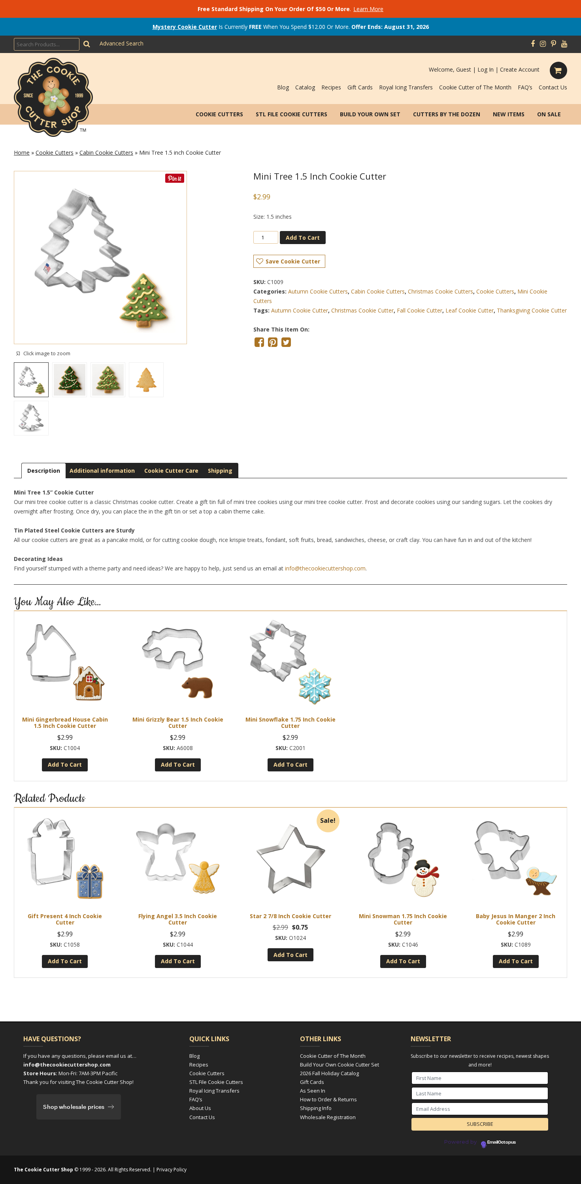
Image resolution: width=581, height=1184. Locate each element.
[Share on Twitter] (286, 342)
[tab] (43, 470)
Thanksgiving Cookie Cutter (532, 310)
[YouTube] (564, 43)
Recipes (331, 87)
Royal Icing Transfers (406, 87)
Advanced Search (121, 43)
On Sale (549, 114)
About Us (200, 1108)
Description (43, 470)
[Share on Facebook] (259, 342)
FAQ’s (525, 87)
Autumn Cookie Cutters (318, 291)
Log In (485, 69)
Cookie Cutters (219, 114)
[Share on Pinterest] (272, 342)
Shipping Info (316, 1108)
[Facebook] (533, 43)
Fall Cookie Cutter (419, 310)
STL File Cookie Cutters (291, 114)
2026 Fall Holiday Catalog (329, 1073)
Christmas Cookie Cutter (362, 310)
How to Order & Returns (328, 1099)
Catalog (305, 87)
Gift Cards (360, 87)
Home (22, 152)
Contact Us (553, 87)
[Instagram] (543, 43)
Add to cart (303, 237)
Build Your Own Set (370, 114)
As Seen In (312, 1090)
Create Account (520, 69)
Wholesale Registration (328, 1117)
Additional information (102, 470)
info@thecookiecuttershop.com (325, 568)
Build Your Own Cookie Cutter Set (339, 1064)
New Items (508, 114)
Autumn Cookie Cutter (299, 310)
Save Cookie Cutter (293, 261)
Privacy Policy (172, 1169)
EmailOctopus (501, 1142)
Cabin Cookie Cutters (106, 152)
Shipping (220, 470)
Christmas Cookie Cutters (440, 291)
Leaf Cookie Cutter (469, 310)
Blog (283, 87)
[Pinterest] (553, 43)
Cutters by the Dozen (446, 114)
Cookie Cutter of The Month (475, 87)
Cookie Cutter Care (171, 470)
